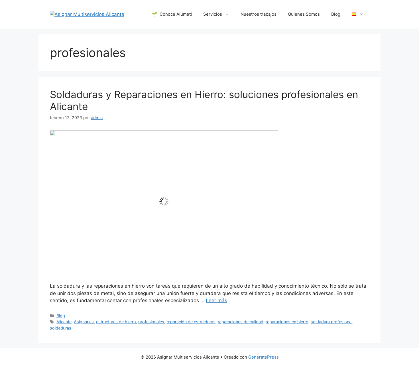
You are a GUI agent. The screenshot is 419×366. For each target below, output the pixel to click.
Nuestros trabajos (258, 14)
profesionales (151, 321)
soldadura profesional (331, 321)
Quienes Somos (304, 14)
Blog (335, 14)
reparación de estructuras (190, 321)
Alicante (64, 321)
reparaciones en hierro (287, 321)
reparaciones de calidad (240, 321)
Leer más (216, 300)
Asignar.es (84, 321)
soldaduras (60, 328)
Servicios (212, 14)
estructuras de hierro (116, 321)
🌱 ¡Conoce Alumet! (172, 14)
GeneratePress (263, 357)
